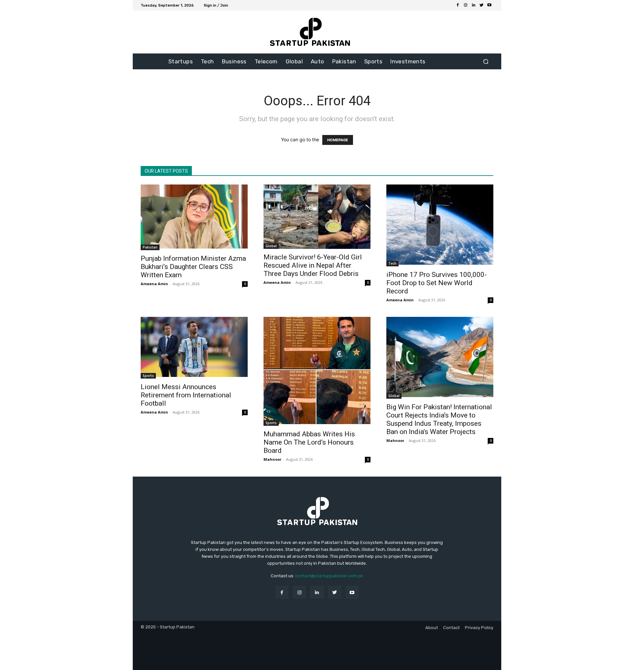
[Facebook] (458, 5)
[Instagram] (466, 5)
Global (271, 246)
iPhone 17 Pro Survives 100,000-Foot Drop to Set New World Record (436, 283)
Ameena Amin (154, 283)
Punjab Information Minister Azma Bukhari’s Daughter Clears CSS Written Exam (193, 266)
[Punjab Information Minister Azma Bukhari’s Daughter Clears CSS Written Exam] (194, 217)
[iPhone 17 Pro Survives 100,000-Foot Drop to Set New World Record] (439, 225)
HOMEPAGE (337, 140)
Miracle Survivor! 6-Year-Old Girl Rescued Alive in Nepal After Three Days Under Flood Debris (313, 265)
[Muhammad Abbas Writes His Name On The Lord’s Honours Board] (317, 371)
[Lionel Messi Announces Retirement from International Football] (194, 348)
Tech (392, 263)
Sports (148, 375)
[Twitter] (481, 5)
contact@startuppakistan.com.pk (329, 575)
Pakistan (150, 247)
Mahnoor (272, 459)
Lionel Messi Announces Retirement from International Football (186, 395)
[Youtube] (489, 5)
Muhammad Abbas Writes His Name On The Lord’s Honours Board (309, 442)
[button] (485, 61)
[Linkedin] (473, 5)
